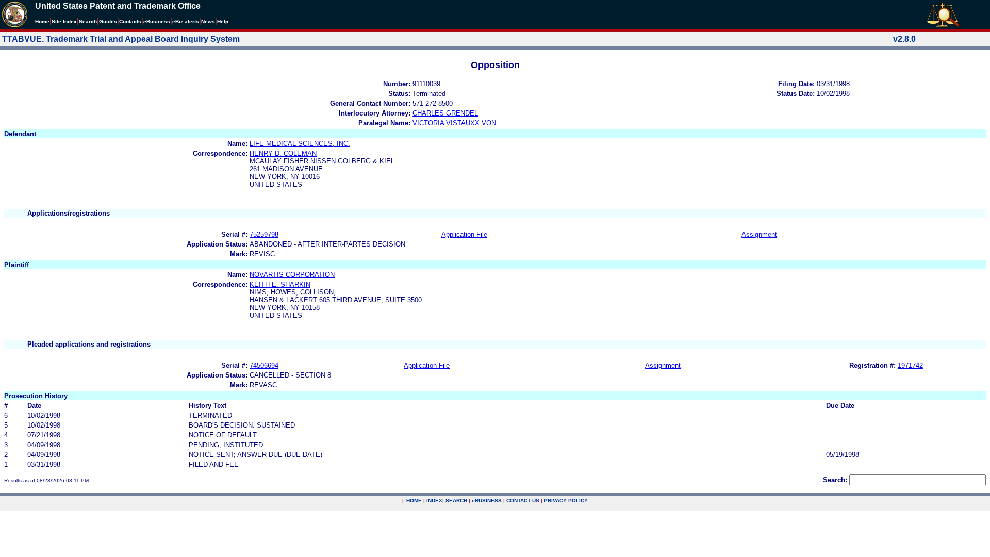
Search (88, 21)
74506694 (264, 365)
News (208, 21)
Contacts (130, 21)
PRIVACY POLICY (566, 500)
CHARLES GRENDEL (445, 113)
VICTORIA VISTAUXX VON (454, 123)
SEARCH (456, 500)
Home (42, 21)
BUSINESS (487, 500)
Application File (464, 234)
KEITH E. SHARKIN (280, 284)
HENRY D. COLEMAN (283, 153)
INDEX (434, 500)
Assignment (759, 234)
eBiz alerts (185, 21)
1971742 (910, 365)
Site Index (64, 21)
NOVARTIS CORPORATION (292, 274)
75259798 (264, 234)
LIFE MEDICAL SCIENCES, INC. (300, 144)
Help (222, 21)
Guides (108, 21)
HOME (414, 500)
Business (156, 21)
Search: (835, 480)
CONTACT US (522, 500)
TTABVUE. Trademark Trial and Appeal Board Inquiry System (121, 39)
